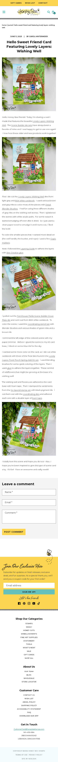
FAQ (29, 712)
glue (9, 368)
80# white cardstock (25, 200)
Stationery (29, 641)
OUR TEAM (29, 671)
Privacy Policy (35, 755)
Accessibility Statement (29, 709)
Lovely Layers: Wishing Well (31, 196)
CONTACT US (29, 695)
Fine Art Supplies (29, 637)
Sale (29, 651)
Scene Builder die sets (21, 125)
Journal (10, 25)
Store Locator (29, 682)
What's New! (29, 648)
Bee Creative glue (14, 252)
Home (4, 25)
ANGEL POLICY (29, 702)
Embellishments (29, 634)
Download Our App (29, 716)
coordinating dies (31, 394)
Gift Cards (29, 655)
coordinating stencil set (39, 324)
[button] (48, 11)
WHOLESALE (29, 678)
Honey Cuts (29, 630)
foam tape (37, 398)
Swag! (29, 627)
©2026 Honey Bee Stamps (34, 751)
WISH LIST (29, 698)
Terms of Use (22, 755)
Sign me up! (29, 592)
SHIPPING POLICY (29, 705)
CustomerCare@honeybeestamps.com (29, 729)
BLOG (29, 675)
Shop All (29, 658)
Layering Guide (28, 248)
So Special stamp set (21, 390)
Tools (29, 644)
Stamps (29, 623)
